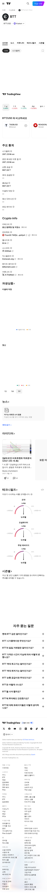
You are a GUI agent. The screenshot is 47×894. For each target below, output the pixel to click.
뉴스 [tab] (12, 43)
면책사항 (27, 843)
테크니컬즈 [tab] (31, 43)
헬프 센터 (27, 816)
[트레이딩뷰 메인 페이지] (9, 3)
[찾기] (28, 3)
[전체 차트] (43, 51)
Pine (3, 790)
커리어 (26, 819)
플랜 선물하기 (29, 775)
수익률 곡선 (6, 826)
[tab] (6, 51)
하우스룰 (5, 860)
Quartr (33, 754)
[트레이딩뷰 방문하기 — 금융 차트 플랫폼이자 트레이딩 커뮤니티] (11, 94)
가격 (26, 770)
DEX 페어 (5, 787)
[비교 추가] (26, 126)
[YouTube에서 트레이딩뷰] (14, 728)
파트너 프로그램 (30, 887)
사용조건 (27, 840)
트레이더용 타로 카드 (32, 831)
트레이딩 (5, 869)
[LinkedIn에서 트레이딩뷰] (25, 728)
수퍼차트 (5, 768)
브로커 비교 (28, 787)
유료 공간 (5, 889)
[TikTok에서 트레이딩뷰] (36, 728)
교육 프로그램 (29, 889)
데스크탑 (5, 843)
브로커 (26, 785)
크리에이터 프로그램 (9, 857)
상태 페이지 (28, 858)
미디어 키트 (28, 821)
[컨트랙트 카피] (29, 235)
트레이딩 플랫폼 (30, 875)
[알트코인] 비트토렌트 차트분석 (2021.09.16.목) (16, 459)
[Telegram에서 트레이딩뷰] (31, 728)
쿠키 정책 (27, 848)
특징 (26, 768)
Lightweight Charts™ (32, 870)
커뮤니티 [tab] (20, 43)
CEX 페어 (5, 785)
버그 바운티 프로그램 (32, 855)
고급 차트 (27, 872)
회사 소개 (27, 809)
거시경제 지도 (7, 831)
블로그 (26, 814)
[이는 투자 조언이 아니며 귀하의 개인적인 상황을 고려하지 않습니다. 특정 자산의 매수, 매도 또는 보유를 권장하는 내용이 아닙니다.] (31, 494)
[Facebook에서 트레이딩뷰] (9, 728)
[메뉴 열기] (3, 3)
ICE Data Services (28, 739)
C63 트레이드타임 (31, 833)
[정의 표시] (11, 151)
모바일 (4, 840)
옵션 (3, 828)
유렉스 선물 (28, 799)
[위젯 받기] (42, 489)
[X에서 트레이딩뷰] (3, 728)
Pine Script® (6, 833)
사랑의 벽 (5, 852)
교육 (3, 872)
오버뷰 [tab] (5, 43)
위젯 (26, 865)
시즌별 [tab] (41, 43)
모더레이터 (6, 862)
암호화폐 (5, 782)
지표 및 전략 (6, 881)
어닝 (3, 811)
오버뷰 (26, 782)
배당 (3, 814)
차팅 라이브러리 (30, 867)
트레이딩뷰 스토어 (31, 828)
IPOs (4, 816)
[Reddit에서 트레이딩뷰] (42, 728)
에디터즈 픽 (6, 874)
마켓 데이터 (28, 773)
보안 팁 (27, 853)
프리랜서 (5, 886)
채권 (3, 780)
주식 (3, 775)
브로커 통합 (28, 884)
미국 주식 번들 (29, 802)
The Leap (27, 790)
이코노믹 (5, 809)
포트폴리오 (6, 823)
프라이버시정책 (30, 845)
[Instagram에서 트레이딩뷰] (20, 728)
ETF (3, 777)
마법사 (4, 884)
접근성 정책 (28, 850)
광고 (26, 882)
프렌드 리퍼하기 (8, 855)
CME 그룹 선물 (29, 797)
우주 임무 (27, 811)
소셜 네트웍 (6, 850)
